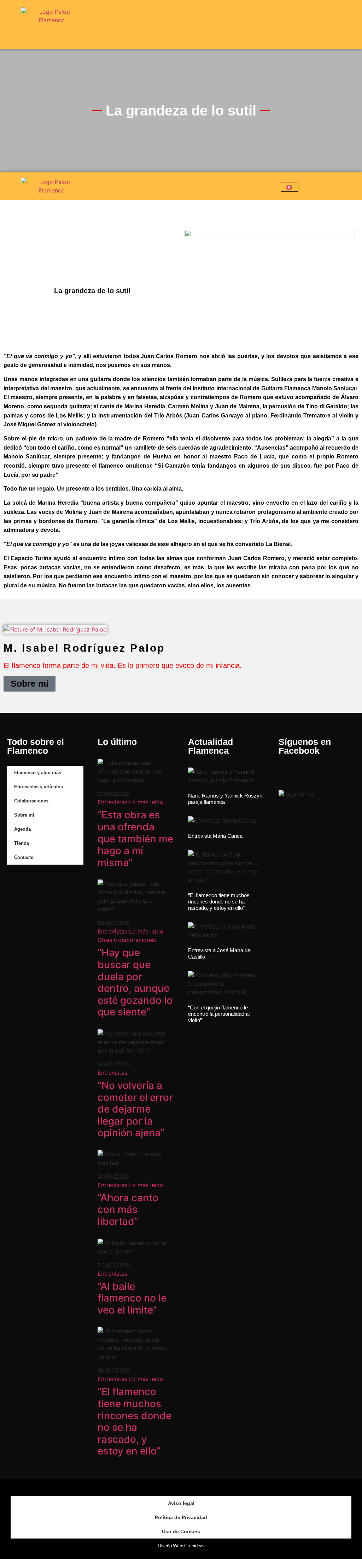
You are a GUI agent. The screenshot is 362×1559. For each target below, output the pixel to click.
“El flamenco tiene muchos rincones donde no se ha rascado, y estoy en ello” (134, 1421)
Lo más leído (146, 802)
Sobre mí (29, 683)
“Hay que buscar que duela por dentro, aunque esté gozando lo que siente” (135, 982)
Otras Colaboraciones (127, 939)
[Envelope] (16, 907)
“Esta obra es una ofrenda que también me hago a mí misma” (135, 838)
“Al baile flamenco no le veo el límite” (132, 1298)
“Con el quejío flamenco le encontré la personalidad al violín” (219, 1013)
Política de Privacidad (181, 1517)
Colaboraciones (31, 801)
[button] (357, 24)
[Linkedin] (61, 887)
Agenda (22, 829)
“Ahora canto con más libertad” (128, 1209)
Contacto (24, 857)
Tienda (21, 843)
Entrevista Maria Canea (215, 836)
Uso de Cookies (181, 1531)
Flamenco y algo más (37, 772)
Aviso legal (181, 1503)
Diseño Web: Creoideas (181, 1546)
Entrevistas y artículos (38, 786)
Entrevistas (112, 802)
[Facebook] (16, 887)
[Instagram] (38, 887)
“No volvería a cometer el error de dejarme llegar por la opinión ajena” (135, 1109)
